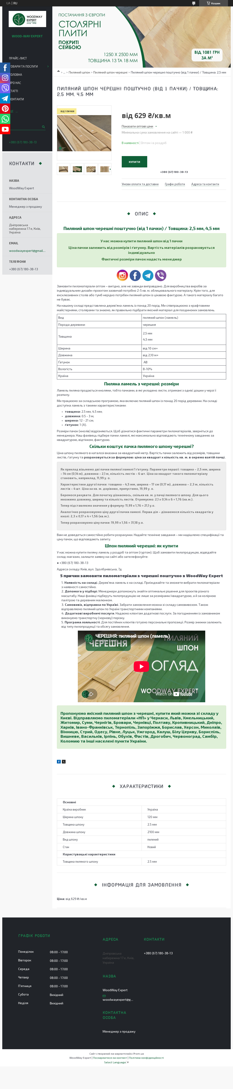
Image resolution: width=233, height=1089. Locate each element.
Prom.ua (138, 1053)
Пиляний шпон (79, 72)
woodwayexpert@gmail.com (27, 251)
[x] (64, 762)
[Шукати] (43, 126)
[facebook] (59, 762)
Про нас (15, 83)
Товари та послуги (23, 66)
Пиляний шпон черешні (110, 72)
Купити (134, 161)
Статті (13, 91)
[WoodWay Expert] (27, 19)
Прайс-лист (18, 58)
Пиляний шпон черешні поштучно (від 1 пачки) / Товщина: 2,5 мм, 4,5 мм (141, 228)
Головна (15, 74)
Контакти (16, 99)
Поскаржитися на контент (110, 1057)
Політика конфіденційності (146, 1057)
